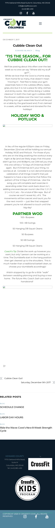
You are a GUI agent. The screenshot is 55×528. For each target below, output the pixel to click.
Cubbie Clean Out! (13, 378)
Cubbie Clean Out (27, 45)
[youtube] (33, 13)
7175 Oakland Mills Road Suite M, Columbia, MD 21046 (27, 3)
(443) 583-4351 (27, 9)
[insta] (21, 13)
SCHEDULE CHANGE (12, 407)
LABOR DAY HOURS (11, 417)
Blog (37, 50)
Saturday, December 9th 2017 (36, 382)
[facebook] (27, 13)
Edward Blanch (23, 50)
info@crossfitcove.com (27, 6)
